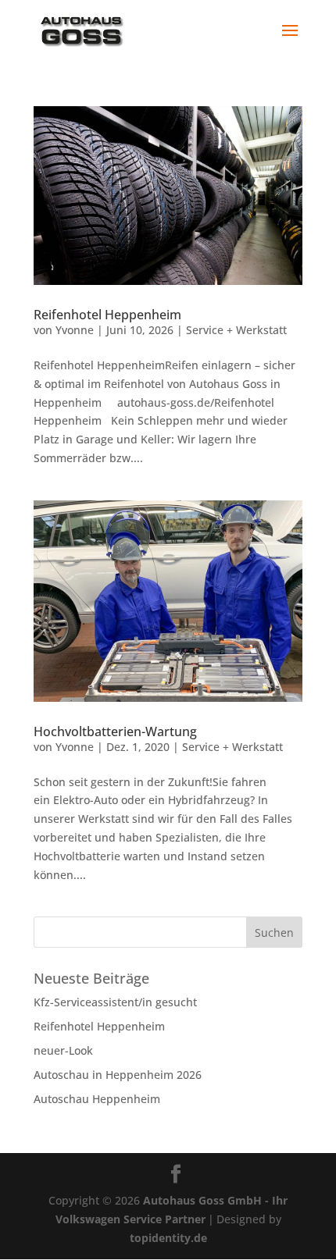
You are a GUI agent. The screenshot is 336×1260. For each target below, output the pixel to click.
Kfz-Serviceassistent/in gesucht (115, 1002)
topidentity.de (168, 1237)
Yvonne (74, 329)
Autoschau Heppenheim (97, 1098)
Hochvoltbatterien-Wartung (115, 731)
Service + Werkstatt (236, 329)
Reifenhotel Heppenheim (107, 314)
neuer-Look (63, 1050)
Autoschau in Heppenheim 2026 (118, 1074)
